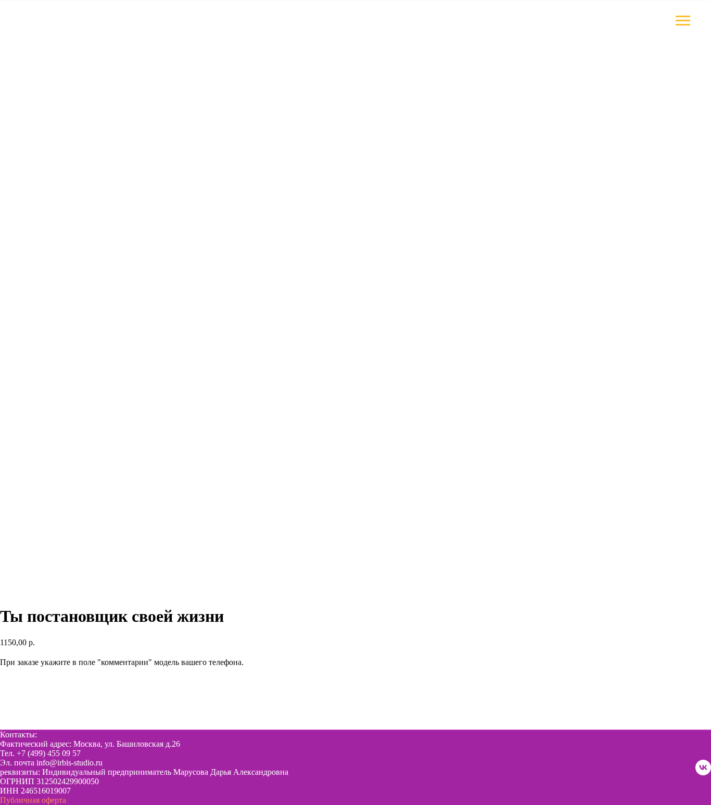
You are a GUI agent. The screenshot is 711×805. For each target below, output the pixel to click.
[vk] (703, 767)
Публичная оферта (33, 800)
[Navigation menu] (683, 21)
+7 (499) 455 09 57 (49, 753)
